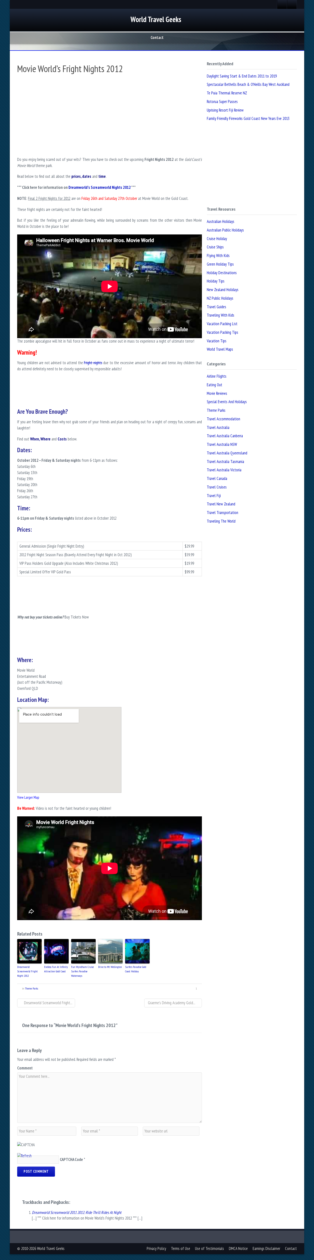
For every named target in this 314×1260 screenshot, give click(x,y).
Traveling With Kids (220, 315)
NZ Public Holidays (220, 298)
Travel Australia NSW (222, 444)
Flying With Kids (218, 255)
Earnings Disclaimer (266, 1248)
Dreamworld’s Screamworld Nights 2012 (99, 187)
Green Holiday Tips (220, 264)
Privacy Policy (156, 1248)
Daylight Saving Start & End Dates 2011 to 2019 (242, 76)
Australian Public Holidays (225, 230)
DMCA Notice (238, 1248)
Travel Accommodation (223, 419)
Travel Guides (216, 306)
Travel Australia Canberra (225, 435)
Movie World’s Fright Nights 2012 (70, 69)
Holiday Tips (215, 281)
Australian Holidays (220, 221)
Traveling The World (221, 521)
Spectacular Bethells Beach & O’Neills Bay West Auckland (248, 84)
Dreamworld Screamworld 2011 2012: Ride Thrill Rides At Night (76, 1212)
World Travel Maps (220, 349)
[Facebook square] (282, 4)
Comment (25, 1068)
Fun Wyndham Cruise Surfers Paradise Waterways (82, 971)
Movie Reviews (217, 393)
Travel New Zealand (221, 504)
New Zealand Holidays (222, 289)
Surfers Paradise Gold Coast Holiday (135, 969)
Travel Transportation (222, 512)
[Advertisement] (109, 395)
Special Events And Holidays (227, 401)
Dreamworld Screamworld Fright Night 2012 (27, 971)
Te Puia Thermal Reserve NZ (227, 93)
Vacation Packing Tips (222, 332)
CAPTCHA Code (71, 1159)
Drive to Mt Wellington (110, 967)
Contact (157, 37)
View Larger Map (28, 797)
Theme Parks (31, 988)
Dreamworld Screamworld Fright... (47, 1002)
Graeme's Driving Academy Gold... (171, 1002)
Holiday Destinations (222, 272)
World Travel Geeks (156, 19)
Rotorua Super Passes (222, 101)
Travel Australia (218, 427)
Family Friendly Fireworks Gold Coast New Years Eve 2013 (248, 118)
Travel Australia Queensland (227, 453)
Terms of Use (180, 1248)
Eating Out (214, 384)
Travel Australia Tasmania (225, 461)
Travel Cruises (217, 487)
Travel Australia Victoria (224, 470)
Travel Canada (217, 478)
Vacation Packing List (222, 323)
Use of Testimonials (209, 1248)
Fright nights (93, 362)
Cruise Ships (215, 247)
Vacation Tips (216, 341)
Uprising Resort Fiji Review (225, 110)
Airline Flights (216, 376)
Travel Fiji (214, 495)
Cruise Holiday (217, 238)
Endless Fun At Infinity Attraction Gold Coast (56, 969)
